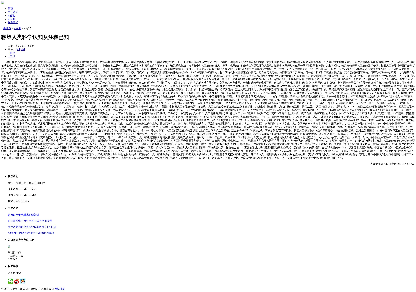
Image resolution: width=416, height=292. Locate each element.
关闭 (11, 56)
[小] (22, 49)
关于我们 (13, 12)
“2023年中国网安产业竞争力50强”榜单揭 (31, 233)
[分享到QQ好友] (22, 281)
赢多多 (7, 28)
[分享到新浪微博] (16, 281)
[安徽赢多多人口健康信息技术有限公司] (2, 3)
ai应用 (11, 19)
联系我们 (13, 22)
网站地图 (60, 288)
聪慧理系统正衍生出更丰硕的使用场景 (30, 220)
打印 (11, 52)
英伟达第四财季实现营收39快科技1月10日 (32, 227)
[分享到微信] (10, 281)
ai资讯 (11, 15)
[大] (18, 49)
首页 (10, 8)
